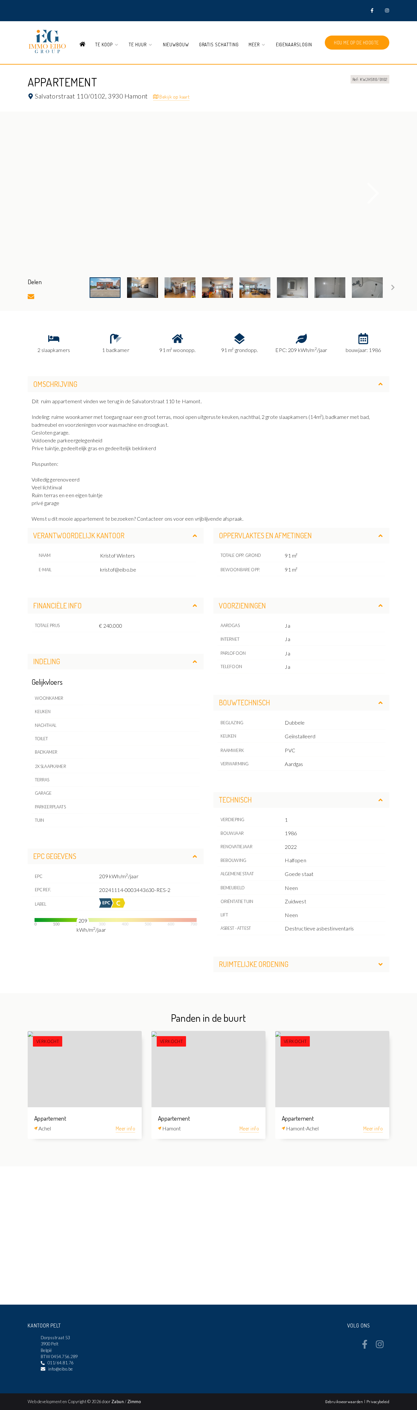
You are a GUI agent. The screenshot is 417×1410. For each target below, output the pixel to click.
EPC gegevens (54, 856)
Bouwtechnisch (244, 702)
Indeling (46, 661)
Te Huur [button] (138, 44)
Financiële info (57, 605)
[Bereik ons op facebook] (364, 1346)
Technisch (235, 799)
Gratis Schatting (219, 44)
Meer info (125, 1128)
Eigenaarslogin (294, 44)
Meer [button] (255, 44)
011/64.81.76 (61, 1362)
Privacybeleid (378, 1401)
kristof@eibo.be (118, 569)
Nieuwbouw (176, 44)
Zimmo (134, 1401)
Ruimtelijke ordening (253, 964)
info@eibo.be (60, 1369)
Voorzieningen (242, 605)
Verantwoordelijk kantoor (78, 535)
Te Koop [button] (104, 44)
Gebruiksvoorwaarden (344, 1401)
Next (373, 193)
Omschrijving (55, 384)
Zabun (117, 1401)
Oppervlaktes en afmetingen (265, 535)
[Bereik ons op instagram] (379, 1346)
